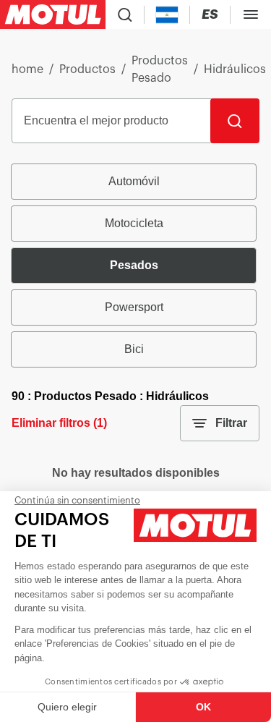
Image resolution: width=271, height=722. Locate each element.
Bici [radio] (134, 349)
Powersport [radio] (134, 307)
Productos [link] (87, 69)
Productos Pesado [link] (160, 69)
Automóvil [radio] (134, 181)
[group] (135, 265)
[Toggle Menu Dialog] (250, 14)
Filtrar (231, 423)
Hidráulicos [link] (235, 69)
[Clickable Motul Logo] (53, 14)
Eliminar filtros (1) (59, 423)
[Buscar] (234, 120)
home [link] (27, 69)
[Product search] (125, 14)
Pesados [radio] (134, 265)
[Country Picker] (167, 15)
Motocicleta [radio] (134, 223)
